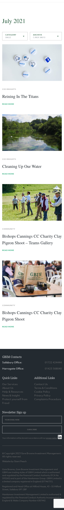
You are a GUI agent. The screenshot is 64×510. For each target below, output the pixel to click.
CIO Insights (9, 89)
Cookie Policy (42, 391)
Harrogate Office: (13, 368)
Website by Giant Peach (14, 461)
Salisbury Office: (12, 362)
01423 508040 (53, 368)
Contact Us (41, 384)
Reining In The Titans (20, 96)
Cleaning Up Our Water (21, 166)
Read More (8, 104)
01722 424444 (53, 362)
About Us (7, 388)
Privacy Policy (42, 395)
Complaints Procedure (47, 399)
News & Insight (11, 395)
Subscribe (32, 429)
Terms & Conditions (45, 388)
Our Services (10, 384)
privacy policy (51, 438)
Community (8, 229)
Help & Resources (12, 391)
